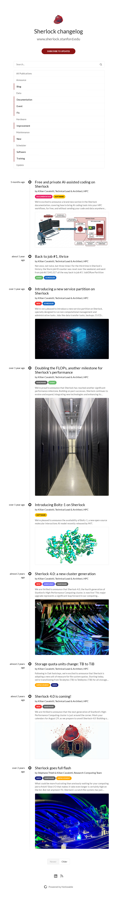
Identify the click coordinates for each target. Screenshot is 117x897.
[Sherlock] (58, 20)
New (19, 138)
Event (20, 106)
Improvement (23, 125)
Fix (18, 112)
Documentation (24, 99)
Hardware (21, 119)
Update (20, 165)
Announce (21, 80)
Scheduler (21, 145)
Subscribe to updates (58, 51)
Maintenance (23, 132)
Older (64, 861)
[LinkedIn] (57, 875)
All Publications (24, 73)
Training (21, 158)
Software (21, 152)
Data (18, 93)
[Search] (100, 64)
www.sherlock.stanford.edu (58, 39)
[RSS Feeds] (61, 875)
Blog (19, 86)
